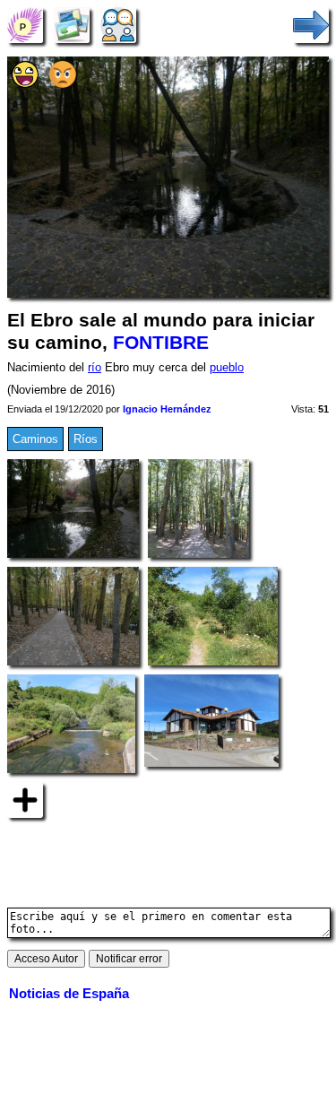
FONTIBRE (161, 342)
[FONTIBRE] (25, 24)
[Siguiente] (311, 24)
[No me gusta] (62, 84)
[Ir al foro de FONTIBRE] (118, 24)
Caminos (35, 439)
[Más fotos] (25, 799)
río (94, 367)
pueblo (227, 367)
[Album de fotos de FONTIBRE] (72, 24)
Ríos (85, 439)
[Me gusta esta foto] (25, 84)
